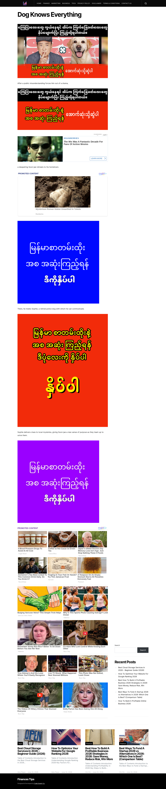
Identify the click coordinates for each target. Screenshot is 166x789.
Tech (74, 3)
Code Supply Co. (39, 783)
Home (39, 3)
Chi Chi (87, 772)
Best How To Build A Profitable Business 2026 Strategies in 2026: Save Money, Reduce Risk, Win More (132, 684)
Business (66, 3)
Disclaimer (96, 3)
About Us (42, 10)
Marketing (55, 3)
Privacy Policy (84, 3)
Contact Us (127, 3)
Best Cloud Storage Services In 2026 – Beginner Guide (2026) (131, 668)
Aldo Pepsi (21, 772)
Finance (46, 3)
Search (117, 645)
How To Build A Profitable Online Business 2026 (132, 702)
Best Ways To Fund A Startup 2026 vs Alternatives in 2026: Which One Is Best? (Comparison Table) (133, 694)
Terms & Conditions (111, 3)
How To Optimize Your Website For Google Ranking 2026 (133, 675)
